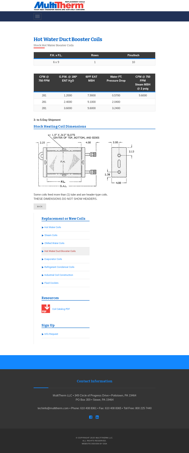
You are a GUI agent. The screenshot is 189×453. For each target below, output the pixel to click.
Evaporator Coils (53, 259)
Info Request (51, 334)
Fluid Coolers (51, 283)
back (40, 207)
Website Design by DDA (94, 444)
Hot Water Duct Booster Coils (60, 251)
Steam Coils (50, 235)
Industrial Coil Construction (58, 275)
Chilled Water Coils (54, 243)
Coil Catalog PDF (61, 309)
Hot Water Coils (52, 227)
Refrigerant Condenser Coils (59, 267)
